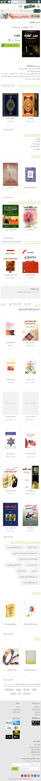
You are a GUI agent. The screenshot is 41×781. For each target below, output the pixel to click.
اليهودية (18, 689)
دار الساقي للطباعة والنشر (30, 582)
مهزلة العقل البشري (30, 275)
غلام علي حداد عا (30, 382)
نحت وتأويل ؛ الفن (30, 491)
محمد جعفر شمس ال (10, 419)
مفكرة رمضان (10, 188)
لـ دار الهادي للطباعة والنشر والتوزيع (29, 309)
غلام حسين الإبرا (30, 345)
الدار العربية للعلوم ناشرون (15, 547)
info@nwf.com (35, 752)
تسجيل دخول (34, 2)
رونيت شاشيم (10, 531)
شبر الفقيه (10, 345)
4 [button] (17, 126)
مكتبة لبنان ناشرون (32, 565)
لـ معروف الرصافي (10, 278)
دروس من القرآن (30, 379)
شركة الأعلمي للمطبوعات (14, 565)
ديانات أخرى (26, 693)
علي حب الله (30, 456)
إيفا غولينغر (30, 531)
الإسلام (34, 689)
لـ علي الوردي (30, 278)
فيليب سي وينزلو (10, 456)
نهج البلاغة (30, 118)
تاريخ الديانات (9, 689)
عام (19, 693)
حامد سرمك (10, 494)
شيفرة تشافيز (30, 528)
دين (5, 684)
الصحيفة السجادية (10, 118)
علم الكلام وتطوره (10, 342)
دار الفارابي (34, 571)
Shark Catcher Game (30, 624)
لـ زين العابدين (10, 121)
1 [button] (26, 126)
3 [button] (20, 126)
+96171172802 (35, 750)
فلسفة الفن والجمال (10, 491)
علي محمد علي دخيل (33, 25)
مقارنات (13, 693)
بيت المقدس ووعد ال (30, 417)
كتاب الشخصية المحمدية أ (10, 275)
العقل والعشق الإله (30, 342)
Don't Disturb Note (30, 188)
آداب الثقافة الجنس (30, 230)
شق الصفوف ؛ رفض (10, 528)
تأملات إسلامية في (10, 417)
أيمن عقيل (10, 382)
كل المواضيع (10, 684)
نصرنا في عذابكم (10, 454)
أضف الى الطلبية (12, 45)
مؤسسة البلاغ (21, 571)
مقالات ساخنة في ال (30, 454)
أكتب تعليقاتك (34, 292)
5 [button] (14, 126)
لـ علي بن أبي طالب (30, 121)
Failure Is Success (30, 670)
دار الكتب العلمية (32, 547)
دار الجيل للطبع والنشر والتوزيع (28, 576)
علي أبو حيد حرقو (29, 494)
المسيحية (26, 689)
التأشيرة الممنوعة (10, 379)
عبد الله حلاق (30, 419)
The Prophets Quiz (10, 624)
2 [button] (23, 126)
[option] (30, 106)
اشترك (15, 769)
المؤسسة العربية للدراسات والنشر (28, 559)
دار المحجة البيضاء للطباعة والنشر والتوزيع (25, 553)
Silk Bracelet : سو (10, 670)
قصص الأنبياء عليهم (11, 230)
